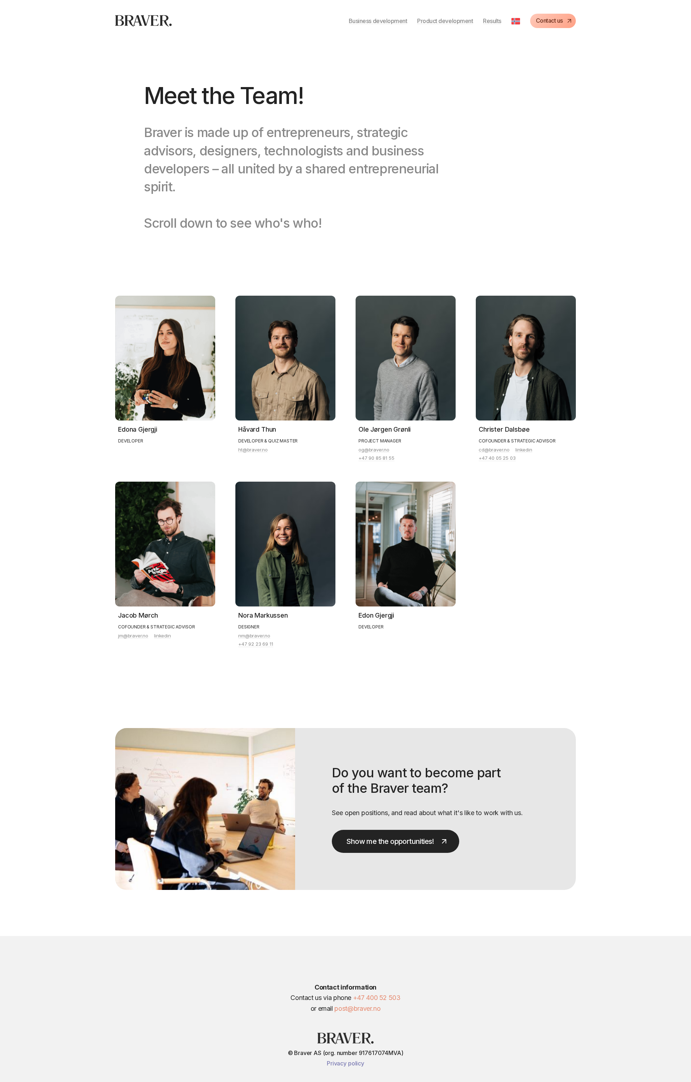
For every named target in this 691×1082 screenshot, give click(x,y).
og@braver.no (373, 450)
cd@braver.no (494, 450)
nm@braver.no (254, 635)
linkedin (523, 450)
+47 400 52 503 (377, 997)
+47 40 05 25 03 (497, 458)
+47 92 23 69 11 (255, 644)
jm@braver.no (133, 635)
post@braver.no (357, 1008)
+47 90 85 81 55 (376, 458)
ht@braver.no (253, 450)
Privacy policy (345, 1063)
